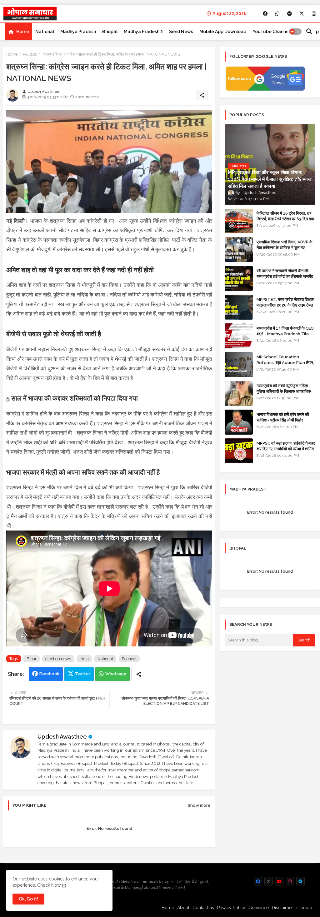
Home (22, 31)
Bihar (32, 658)
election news (58, 658)
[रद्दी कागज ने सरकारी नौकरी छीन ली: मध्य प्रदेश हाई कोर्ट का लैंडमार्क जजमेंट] (239, 278)
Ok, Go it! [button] (28, 898)
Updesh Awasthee (62, 736)
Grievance (258, 907)
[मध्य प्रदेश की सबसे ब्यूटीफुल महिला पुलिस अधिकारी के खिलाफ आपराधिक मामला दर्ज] (239, 393)
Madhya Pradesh (78, 31)
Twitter (82, 673)
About (183, 907)
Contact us (203, 907)
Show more (199, 805)
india (84, 658)
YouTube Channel (271, 31)
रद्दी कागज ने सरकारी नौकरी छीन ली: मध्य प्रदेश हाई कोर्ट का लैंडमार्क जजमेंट (285, 273)
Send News (181, 31)
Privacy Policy (231, 907)
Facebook (49, 673)
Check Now (49, 885)
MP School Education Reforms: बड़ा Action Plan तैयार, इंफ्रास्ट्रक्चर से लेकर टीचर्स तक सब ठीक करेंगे (285, 365)
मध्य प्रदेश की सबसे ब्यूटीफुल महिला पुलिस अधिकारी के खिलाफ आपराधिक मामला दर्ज (284, 391)
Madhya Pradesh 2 (143, 31)
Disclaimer (282, 907)
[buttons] (265, 13)
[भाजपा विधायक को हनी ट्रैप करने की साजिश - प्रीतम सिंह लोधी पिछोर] (239, 422)
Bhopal (110, 31)
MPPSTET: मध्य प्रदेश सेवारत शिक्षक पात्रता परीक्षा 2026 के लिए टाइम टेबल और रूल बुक (285, 305)
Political (30, 54)
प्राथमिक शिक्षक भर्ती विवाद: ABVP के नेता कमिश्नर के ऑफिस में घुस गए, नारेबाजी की (284, 248)
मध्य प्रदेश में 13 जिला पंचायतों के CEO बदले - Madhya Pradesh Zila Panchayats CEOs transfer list (285, 337)
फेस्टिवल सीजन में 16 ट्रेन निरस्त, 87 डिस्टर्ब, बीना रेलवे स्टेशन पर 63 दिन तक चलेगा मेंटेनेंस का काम (285, 219)
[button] (295, 31)
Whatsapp (115, 673)
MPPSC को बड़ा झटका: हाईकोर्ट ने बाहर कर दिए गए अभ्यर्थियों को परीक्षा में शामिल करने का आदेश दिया (286, 449)
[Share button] (138, 674)
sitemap (304, 907)
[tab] (18, 31)
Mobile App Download (222, 31)
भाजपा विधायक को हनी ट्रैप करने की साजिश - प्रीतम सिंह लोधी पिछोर (283, 417)
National (44, 31)
